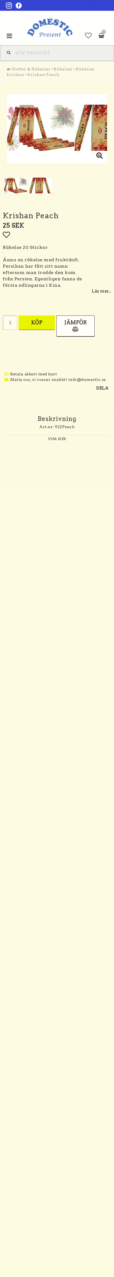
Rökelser (63, 69)
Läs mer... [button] (101, 291)
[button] (88, 35)
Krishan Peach (43, 74)
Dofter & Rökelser (31, 69)
